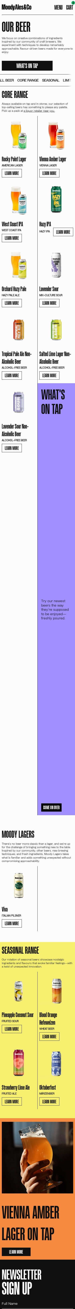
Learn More (12, 173)
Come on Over (51, 807)
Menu (58, 7)
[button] (69, 7)
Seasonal (50, 80)
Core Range (28, 80)
